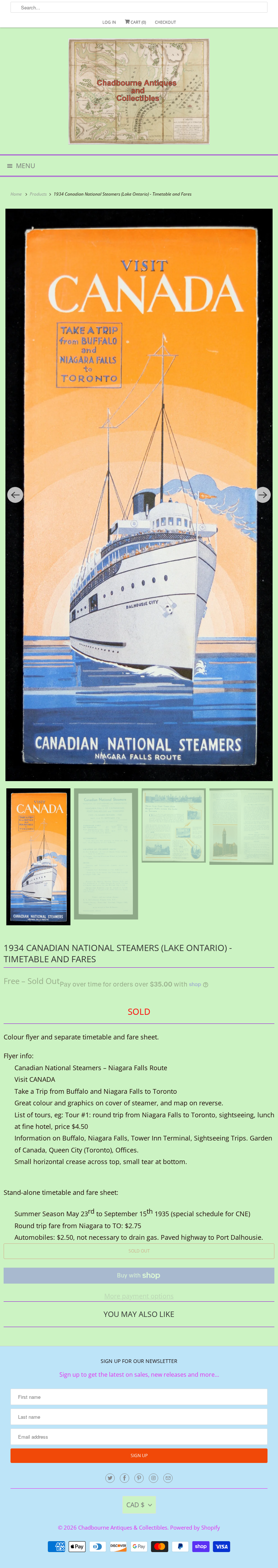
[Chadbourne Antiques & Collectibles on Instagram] (153, 1478)
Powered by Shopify (195, 1527)
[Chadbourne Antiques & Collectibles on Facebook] (124, 1478)
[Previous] (15, 495)
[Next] (263, 495)
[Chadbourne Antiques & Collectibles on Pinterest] (139, 1478)
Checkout (165, 22)
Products (39, 194)
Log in (109, 22)
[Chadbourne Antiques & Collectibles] (139, 93)
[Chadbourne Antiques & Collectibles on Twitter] (110, 1478)
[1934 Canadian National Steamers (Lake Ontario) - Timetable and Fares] (139, 495)
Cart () (138, 22)
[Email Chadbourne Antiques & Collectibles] (168, 1478)
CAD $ (135, 1504)
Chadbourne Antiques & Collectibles (122, 1527)
